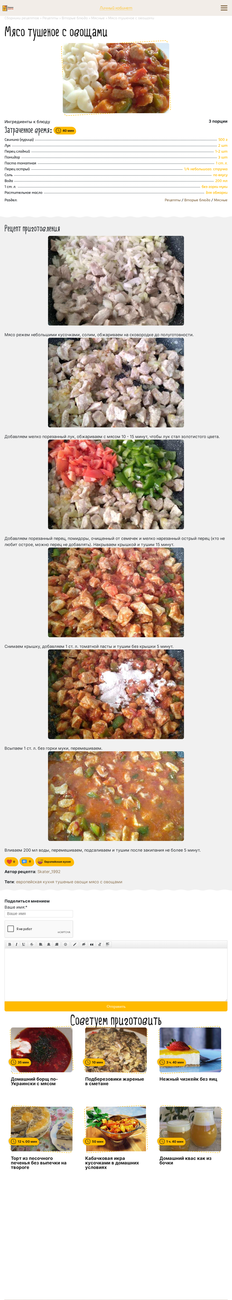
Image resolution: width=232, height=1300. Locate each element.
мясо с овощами (105, 881)
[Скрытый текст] (84, 944)
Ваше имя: (16, 907)
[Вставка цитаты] (92, 944)
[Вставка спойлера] (108, 944)
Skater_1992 (48, 871)
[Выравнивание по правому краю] (57, 944)
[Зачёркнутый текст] (32, 944)
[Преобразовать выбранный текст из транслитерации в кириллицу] (100, 944)
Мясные (220, 200)
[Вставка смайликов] (66, 944)
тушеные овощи (71, 881)
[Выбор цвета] (75, 944)
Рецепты (173, 200)
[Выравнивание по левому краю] (41, 944)
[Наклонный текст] (16, 944)
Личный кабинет (116, 8)
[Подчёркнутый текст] (24, 944)
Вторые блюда (197, 200)
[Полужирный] (9, 944)
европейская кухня (35, 881)
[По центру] (49, 944)
